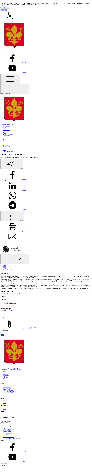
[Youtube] (3, 141)
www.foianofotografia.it (9, 311)
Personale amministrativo (8, 379)
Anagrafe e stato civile (7, 385)
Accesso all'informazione (8, 134)
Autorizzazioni (6, 395)
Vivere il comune (6, 146)
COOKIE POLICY (4, 5)
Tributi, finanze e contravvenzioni (9, 392)
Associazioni (5, 148)
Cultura (4, 132)
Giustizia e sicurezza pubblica (9, 391)
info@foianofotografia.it (8, 310)
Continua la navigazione (5, 7)
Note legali (5, 435)
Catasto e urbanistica (7, 388)
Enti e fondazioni (6, 377)
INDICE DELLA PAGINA (5, 263)
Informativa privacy (7, 434)
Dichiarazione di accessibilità (8, 437)
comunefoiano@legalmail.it (8, 424)
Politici (4, 378)
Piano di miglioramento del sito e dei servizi (11, 438)
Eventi (4, 409)
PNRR (4, 133)
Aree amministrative (7, 375)
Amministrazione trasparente (8, 433)
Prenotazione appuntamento (8, 429)
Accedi (2, 143)
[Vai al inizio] (1, 332)
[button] (6, 126)
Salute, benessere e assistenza (9, 393)
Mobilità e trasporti (6, 389)
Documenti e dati (6, 381)
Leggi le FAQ (6, 428)
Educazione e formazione (8, 390)
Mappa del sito (3, 463)
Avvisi (4, 403)
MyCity (3, 465)
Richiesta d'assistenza (7, 431)
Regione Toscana (4, 9)
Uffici (4, 376)
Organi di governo (6, 374)
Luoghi (4, 147)
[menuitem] (14, 179)
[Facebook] (3, 140)
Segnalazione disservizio (8, 430)
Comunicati (5, 401)
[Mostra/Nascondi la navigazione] (10, 79)
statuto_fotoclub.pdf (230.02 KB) (28, 328)
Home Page (5, 145)
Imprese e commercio (7, 387)
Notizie (4, 400)
